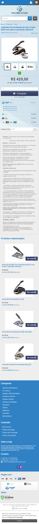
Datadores (5, 410)
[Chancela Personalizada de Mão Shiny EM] (19, 325)
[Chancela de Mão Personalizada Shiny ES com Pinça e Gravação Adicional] (19, 259)
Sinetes (5, 408)
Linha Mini (5, 413)
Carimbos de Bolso (8, 396)
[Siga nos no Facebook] (18, 467)
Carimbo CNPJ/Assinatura (11, 393)
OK (35, 129)
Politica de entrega (8, 430)
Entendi (19, 521)
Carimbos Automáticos (10, 388)
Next (36, 66)
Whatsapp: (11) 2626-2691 (10, 460)
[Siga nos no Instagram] (21, 467)
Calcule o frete (5, 129)
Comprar (21, 93)
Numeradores (6, 416)
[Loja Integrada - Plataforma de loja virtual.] (19, 508)
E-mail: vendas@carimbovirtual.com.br (14, 462)
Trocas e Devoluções (9, 435)
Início (3, 24)
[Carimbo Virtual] (19, 10)
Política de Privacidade (10, 432)
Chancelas (9, 24)
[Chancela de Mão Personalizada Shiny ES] (19, 358)
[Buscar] (30, 18)
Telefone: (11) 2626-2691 (10, 458)
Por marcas (6, 391)
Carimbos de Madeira (9, 402)
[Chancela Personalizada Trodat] (19, 292)
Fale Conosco (6, 427)
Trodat (15, 24)
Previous (2, 66)
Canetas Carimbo (8, 399)
